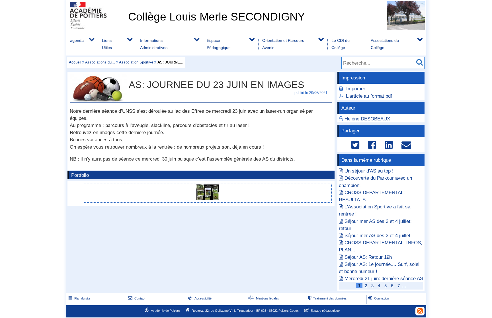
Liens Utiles (107, 44)
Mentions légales (263, 298)
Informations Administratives (153, 44)
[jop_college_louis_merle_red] (207, 198)
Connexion (378, 298)
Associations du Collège (385, 44)
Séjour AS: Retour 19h (368, 257)
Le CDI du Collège (340, 44)
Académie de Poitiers (165, 310)
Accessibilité (200, 298)
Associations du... (100, 62)
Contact (136, 298)
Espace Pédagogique (219, 44)
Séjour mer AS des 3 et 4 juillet (377, 235)
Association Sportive (136, 62)
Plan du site (79, 298)
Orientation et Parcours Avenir (283, 44)
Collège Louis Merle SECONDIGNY (216, 17)
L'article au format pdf (369, 96)
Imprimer (355, 88)
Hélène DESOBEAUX (367, 119)
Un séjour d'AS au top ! (369, 171)
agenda (77, 40)
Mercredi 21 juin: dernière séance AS (384, 278)
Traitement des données (327, 298)
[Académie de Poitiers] (95, 27)
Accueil (75, 62)
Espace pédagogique (325, 310)
